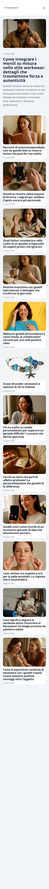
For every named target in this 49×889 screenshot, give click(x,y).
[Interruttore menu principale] (43, 8)
